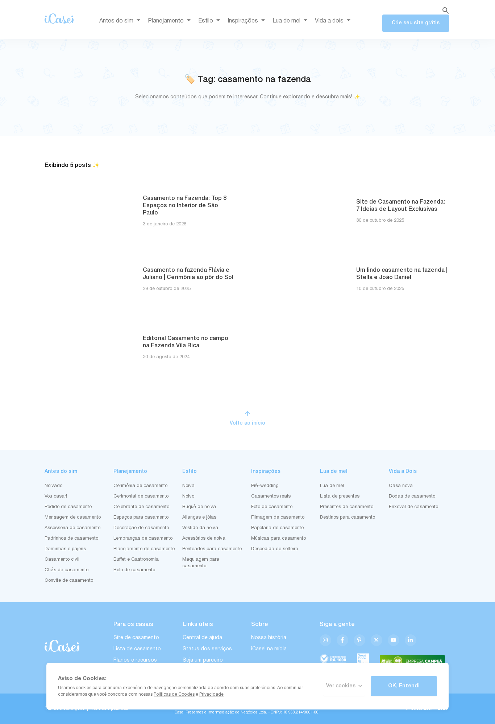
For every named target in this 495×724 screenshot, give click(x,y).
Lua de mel (286, 21)
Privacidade (211, 694)
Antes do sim (116, 21)
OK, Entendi (404, 685)
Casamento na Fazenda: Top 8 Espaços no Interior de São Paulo (184, 206)
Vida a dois (329, 21)
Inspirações (243, 21)
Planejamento (166, 21)
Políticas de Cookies (174, 694)
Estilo (205, 21)
